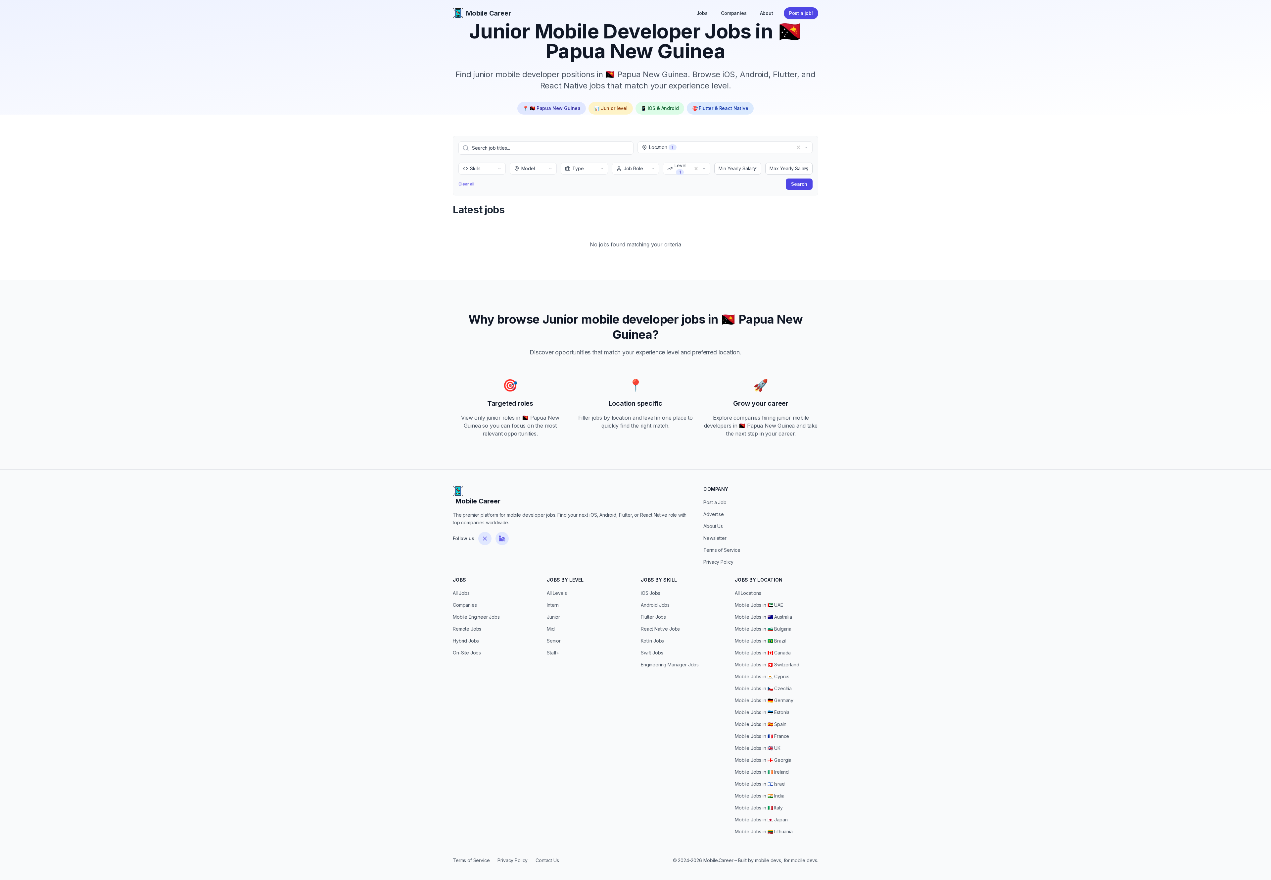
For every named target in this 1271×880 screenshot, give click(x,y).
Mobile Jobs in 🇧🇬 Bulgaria (763, 629)
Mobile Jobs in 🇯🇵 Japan (761, 819)
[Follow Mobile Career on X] (485, 538)
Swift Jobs (652, 652)
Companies (734, 13)
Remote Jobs (467, 629)
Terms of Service (721, 550)
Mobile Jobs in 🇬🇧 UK (757, 748)
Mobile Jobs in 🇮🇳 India (759, 796)
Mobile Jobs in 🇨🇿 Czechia (763, 688)
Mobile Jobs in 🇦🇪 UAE (759, 605)
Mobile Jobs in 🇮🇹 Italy (759, 807)
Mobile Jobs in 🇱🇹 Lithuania (764, 831)
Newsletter (714, 538)
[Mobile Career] (458, 13)
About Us (713, 526)
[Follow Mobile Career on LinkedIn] (502, 538)
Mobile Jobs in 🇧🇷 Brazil (760, 641)
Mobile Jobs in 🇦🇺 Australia (763, 617)
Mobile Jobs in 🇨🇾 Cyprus (762, 676)
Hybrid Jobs (466, 641)
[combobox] (649, 147)
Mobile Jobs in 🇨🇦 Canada (763, 652)
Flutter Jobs (653, 617)
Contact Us (547, 860)
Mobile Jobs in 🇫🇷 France (762, 736)
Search (799, 184)
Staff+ (553, 652)
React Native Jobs (660, 629)
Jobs (702, 13)
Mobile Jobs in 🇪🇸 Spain (760, 724)
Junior (553, 617)
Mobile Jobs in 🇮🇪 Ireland (762, 772)
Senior (554, 641)
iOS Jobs (650, 593)
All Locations (748, 593)
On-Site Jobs (467, 652)
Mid (551, 629)
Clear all (466, 183)
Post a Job (714, 502)
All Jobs (461, 593)
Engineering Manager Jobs (670, 664)
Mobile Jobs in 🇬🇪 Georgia (763, 760)
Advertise (713, 514)
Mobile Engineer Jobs (476, 617)
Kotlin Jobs (652, 641)
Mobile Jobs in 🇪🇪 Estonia (762, 712)
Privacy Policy (718, 562)
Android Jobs (655, 605)
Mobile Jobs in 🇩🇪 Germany (764, 700)
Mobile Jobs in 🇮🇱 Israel (760, 784)
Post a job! (801, 13)
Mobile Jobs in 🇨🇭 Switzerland (767, 664)
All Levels (557, 593)
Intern (553, 605)
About (766, 13)
